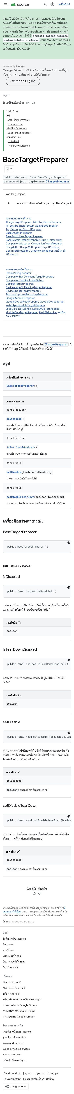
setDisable (14, 472)
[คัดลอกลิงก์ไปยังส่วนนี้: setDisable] (23, 722)
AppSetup (12, 229)
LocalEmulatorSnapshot (46, 308)
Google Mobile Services (16, 1048)
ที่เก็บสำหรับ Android (14, 938)
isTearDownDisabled (20, 447)
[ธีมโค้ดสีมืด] (69, 543)
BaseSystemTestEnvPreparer (22, 240)
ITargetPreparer (58, 181)
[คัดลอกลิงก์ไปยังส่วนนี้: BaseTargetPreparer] (40, 532)
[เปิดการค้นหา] (45, 4)
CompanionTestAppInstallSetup (24, 280)
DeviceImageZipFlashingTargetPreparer (29, 287)
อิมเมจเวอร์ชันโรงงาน (14, 961)
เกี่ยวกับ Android (12, 1073)
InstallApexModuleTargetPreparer (25, 305)
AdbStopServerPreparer (47, 222)
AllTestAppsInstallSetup (20, 225)
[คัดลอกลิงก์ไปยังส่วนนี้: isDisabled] (23, 577)
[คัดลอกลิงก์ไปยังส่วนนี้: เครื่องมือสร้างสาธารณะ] (46, 521)
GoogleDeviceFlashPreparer (22, 301)
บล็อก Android (11, 993)
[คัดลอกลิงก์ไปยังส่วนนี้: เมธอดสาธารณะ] (34, 566)
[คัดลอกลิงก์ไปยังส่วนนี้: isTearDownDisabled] (40, 650)
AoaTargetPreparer (46, 225)
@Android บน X (12, 982)
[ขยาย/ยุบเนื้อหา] (17, 111)
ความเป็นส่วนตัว (13, 1079)
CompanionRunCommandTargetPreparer (29, 276)
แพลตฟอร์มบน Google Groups (20, 1005)
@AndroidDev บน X (14, 988)
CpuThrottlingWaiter (17, 250)
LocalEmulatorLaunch (18, 308)
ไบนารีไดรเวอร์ (10, 967)
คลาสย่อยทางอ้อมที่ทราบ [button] (36, 293)
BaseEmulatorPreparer (19, 232)
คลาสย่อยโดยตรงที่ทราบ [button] (36, 236)
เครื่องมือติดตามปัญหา (14, 1060)
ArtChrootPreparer (30, 229)
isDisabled (14, 418)
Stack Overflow (11, 1054)
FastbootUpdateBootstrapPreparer (27, 294)
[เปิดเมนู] (5, 4)
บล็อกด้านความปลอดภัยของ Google (22, 999)
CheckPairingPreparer (18, 273)
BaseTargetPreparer (20, 385)
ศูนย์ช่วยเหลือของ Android (17, 1031)
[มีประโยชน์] (28, 103)
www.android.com (13, 1043)
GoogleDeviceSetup (52, 301)
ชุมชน (28, 1073)
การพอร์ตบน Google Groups (18, 1016)
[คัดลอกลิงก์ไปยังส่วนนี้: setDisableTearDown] (41, 806)
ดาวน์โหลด (8, 950)
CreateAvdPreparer (42, 250)
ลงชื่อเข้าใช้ (64, 4)
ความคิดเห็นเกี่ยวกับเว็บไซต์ (39, 1079)
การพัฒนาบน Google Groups (19, 1011)
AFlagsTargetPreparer (18, 222)
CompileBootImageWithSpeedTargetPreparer (32, 247)
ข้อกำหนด (8, 944)
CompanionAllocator (18, 243)
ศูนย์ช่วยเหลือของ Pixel (15, 1037)
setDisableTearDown (20, 497)
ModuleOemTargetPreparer (22, 312)
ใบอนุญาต (53, 1073)
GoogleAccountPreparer (20, 298)
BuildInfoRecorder (51, 240)
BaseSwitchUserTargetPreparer (24, 236)
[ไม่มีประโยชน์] (33, 103)
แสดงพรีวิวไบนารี (12, 955)
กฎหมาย (39, 1073)
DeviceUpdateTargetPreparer (23, 291)
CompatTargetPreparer (19, 283)
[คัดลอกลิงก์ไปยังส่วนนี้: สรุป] (13, 364)
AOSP (6, 95)
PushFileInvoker (48, 312)
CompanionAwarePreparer (46, 243)
